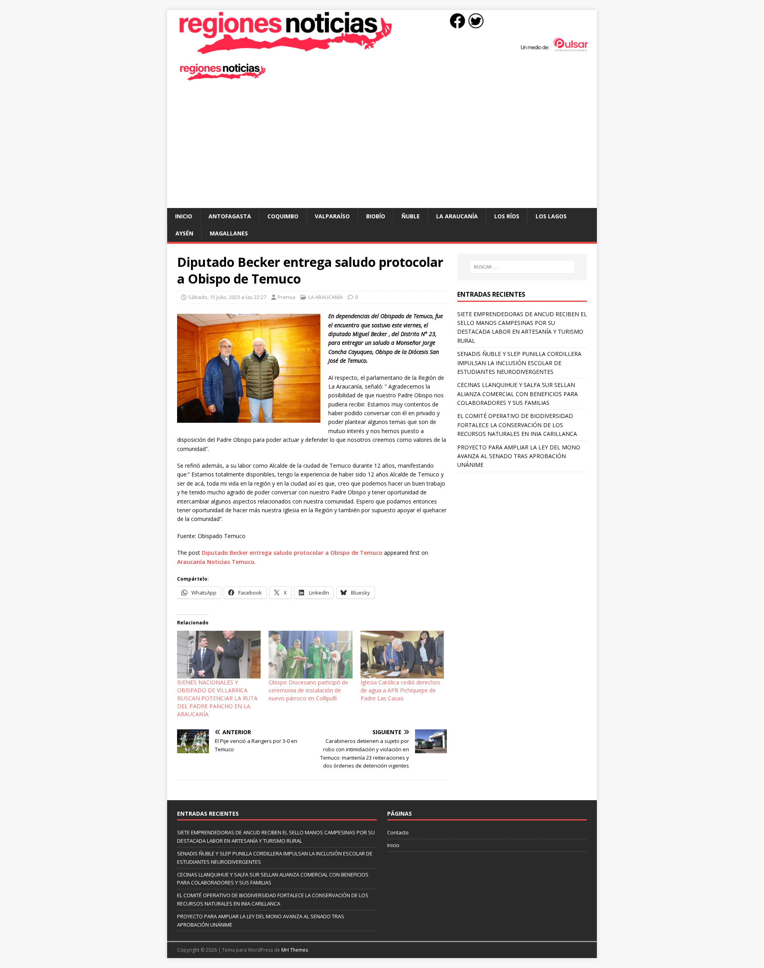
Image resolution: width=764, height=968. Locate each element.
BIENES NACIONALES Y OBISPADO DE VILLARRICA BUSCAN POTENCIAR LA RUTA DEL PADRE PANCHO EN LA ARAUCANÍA (217, 698)
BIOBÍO (375, 216)
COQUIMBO (282, 216)
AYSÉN (184, 233)
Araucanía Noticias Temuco (215, 562)
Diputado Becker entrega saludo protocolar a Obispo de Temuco (292, 552)
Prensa (286, 297)
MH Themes (294, 950)
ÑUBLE (410, 216)
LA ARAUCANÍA (457, 216)
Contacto (398, 832)
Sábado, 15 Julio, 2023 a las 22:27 (227, 297)
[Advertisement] (382, 148)
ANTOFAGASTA (230, 216)
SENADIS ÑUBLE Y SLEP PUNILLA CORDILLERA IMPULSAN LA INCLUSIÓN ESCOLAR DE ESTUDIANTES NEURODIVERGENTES (519, 362)
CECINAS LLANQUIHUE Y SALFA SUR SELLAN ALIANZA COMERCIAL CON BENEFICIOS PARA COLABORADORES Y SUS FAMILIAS (517, 393)
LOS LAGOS (551, 216)
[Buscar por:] (522, 267)
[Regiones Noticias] (382, 50)
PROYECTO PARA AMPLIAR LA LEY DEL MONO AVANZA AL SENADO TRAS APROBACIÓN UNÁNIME (518, 456)
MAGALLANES (229, 233)
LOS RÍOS (506, 216)
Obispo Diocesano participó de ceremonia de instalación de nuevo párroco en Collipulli (308, 690)
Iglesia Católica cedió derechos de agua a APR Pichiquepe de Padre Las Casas (400, 690)
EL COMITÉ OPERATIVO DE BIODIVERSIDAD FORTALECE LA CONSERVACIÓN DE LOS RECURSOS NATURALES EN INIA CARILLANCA (517, 424)
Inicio (183, 216)
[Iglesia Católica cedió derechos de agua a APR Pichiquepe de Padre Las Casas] (402, 654)
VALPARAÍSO (332, 216)
